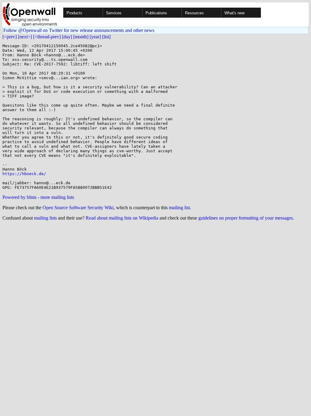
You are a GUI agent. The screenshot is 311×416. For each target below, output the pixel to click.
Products (74, 13)
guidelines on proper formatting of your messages (245, 217)
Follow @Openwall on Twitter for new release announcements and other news (78, 30)
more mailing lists (57, 197)
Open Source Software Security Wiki (78, 207)
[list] (106, 36)
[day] (67, 36)
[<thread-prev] (47, 36)
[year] (95, 36)
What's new (234, 13)
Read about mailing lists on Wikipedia (122, 217)
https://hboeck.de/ (24, 173)
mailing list (179, 207)
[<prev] (9, 36)
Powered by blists (19, 197)
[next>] (25, 36)
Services (113, 13)
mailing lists (45, 217)
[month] (80, 36)
